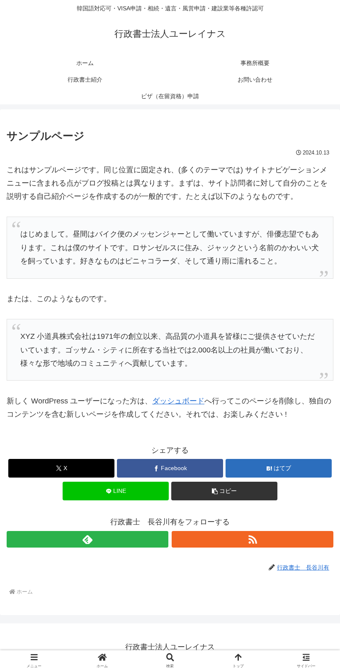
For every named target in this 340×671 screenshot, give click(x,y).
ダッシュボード (178, 401)
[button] (224, 491)
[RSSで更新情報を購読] (252, 539)
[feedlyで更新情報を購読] (87, 539)
